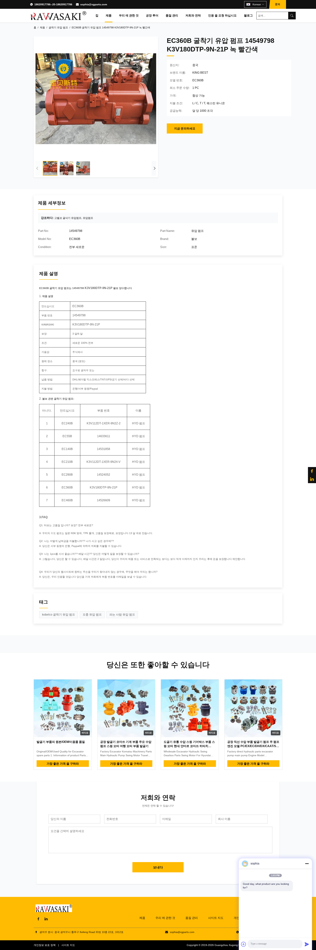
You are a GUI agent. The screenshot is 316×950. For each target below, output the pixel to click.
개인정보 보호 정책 (45, 945)
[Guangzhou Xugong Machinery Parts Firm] (58, 15)
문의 (277, 4)
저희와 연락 (193, 15)
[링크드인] (312, 479)
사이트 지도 (215, 917)
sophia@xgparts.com (93, 4)
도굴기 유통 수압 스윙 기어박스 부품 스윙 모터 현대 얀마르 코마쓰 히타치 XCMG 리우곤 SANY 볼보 (189, 746)
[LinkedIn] (46, 919)
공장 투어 (152, 15)
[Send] (307, 944)
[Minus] (307, 863)
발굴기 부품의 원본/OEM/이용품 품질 (61, 741)
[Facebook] (38, 919)
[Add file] (243, 944)
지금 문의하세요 (184, 128)
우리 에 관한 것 (129, 15)
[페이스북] (312, 471)
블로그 (248, 15)
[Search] (292, 15)
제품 (109, 15)
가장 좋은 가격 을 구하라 (63, 763)
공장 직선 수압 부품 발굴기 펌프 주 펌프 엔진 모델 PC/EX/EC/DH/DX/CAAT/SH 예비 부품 (253, 746)
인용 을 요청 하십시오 (222, 15)
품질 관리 (172, 15)
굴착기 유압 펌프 (58, 27)
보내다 (158, 867)
